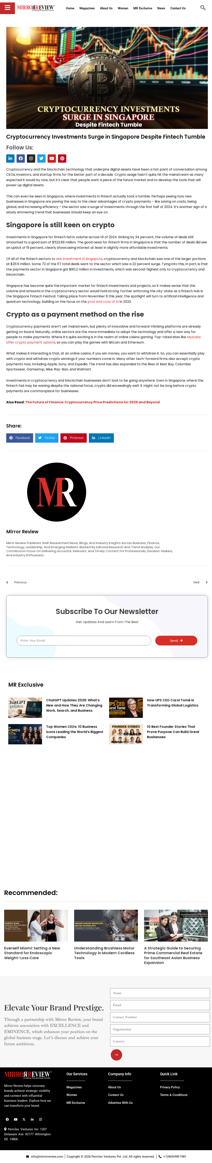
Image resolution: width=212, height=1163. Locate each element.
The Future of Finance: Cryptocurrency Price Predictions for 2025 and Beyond (92, 402)
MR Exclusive (25, 684)
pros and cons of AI (103, 301)
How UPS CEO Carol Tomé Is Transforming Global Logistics (172, 703)
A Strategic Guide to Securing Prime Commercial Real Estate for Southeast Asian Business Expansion (173, 955)
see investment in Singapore (79, 258)
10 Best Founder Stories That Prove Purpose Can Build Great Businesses (173, 731)
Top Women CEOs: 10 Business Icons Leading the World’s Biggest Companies (74, 731)
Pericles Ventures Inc (22, 1129)
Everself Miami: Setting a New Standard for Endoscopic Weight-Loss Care (32, 953)
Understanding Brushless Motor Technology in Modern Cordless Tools (104, 953)
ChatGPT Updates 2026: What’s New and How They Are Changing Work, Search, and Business (74, 705)
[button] (19, 438)
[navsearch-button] (203, 8)
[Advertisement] (39, 811)
